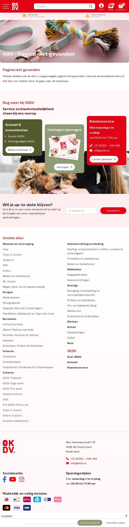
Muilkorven (74, 310)
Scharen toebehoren (16, 420)
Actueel (72, 362)
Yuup (6, 249)
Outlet (71, 337)
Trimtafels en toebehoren (83, 258)
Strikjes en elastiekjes (81, 300)
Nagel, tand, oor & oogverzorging (24, 286)
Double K (8, 259)
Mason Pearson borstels (18, 329)
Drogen (8, 292)
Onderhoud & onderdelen (83, 316)
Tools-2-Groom (12, 254)
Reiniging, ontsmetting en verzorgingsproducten (83, 292)
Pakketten (74, 269)
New (70, 343)
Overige (72, 285)
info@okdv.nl (101, 150)
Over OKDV (74, 356)
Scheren (8, 351)
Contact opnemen (102, 159)
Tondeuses (9, 356)
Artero (7, 270)
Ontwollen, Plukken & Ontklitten (23, 345)
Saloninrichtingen (78, 280)
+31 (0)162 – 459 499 (107, 145)
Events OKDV (16, 136)
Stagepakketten (77, 274)
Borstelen (9, 318)
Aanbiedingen (76, 332)
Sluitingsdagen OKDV (21, 141)
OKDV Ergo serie (13, 383)
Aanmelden (113, 210)
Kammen (8, 340)
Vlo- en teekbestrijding (81, 305)
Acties (71, 326)
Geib (5, 399)
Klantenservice (77, 367)
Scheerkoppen (12, 361)
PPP (5, 265)
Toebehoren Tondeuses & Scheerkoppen (28, 367)
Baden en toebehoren (16, 275)
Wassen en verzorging (18, 243)
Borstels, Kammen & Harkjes (21, 334)
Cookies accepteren (89, 522)
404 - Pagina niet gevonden (21, 26)
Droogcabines (11, 302)
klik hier (8, 80)
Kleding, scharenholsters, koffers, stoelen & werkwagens (95, 251)
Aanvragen (63, 167)
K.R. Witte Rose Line (15, 404)
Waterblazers (11, 297)
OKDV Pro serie (12, 388)
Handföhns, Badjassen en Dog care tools (28, 313)
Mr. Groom (9, 281)
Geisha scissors (13, 393)
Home (5, 26)
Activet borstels (13, 324)
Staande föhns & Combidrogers (22, 308)
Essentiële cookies (115, 522)
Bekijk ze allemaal (18, 149)
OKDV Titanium (12, 377)
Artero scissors (12, 415)
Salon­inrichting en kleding (85, 243)
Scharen (8, 372)
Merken (72, 321)
